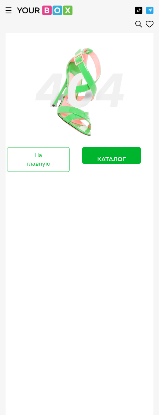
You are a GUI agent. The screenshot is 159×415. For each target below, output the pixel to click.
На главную (38, 159)
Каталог (111, 159)
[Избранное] (149, 24)
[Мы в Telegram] (149, 10)
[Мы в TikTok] (138, 10)
